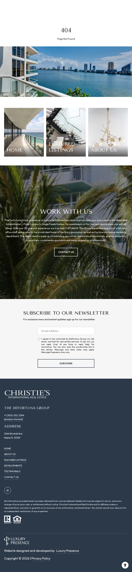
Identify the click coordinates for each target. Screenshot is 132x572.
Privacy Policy (76, 352)
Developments (13, 465)
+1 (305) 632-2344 (14, 415)
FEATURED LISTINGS (15, 460)
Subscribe (66, 363)
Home (7, 448)
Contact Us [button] (66, 252)
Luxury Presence (67, 551)
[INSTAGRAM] (7, 490)
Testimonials (12, 471)
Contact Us (11, 477)
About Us (10, 454)
